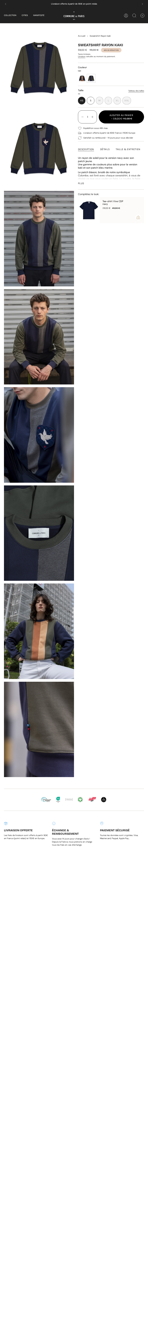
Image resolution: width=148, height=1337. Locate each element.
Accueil (81, 36)
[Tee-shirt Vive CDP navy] (89, 210)
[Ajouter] (138, 217)
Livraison (81, 56)
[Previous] (5, 4)
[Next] (142, 4)
